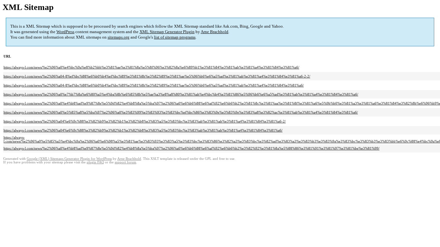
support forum (125, 162)
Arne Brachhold (214, 31)
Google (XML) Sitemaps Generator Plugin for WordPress (69, 158)
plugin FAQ (95, 162)
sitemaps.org (118, 37)
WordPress (65, 31)
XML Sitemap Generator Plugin (167, 31)
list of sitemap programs (175, 37)
